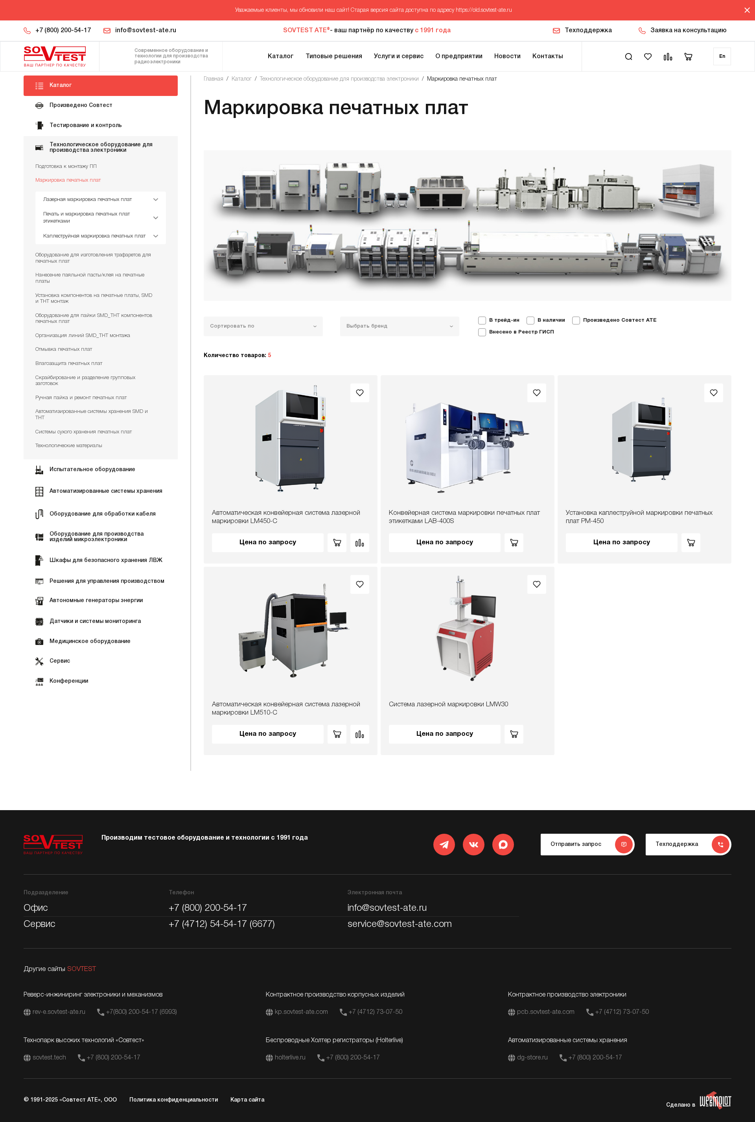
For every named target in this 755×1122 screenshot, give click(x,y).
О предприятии (458, 56)
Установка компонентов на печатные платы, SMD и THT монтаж (93, 298)
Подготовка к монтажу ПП (66, 166)
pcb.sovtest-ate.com (546, 1012)
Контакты (547, 56)
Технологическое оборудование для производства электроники (339, 79)
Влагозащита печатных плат (68, 363)
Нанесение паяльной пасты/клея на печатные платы (89, 278)
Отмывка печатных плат (63, 349)
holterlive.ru (290, 1058)
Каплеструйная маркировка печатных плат (94, 236)
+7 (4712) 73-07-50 (375, 1012)
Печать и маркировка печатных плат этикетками (86, 217)
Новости (507, 56)
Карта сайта (247, 1100)
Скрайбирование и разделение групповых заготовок (85, 381)
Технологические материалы (68, 446)
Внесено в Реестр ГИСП (521, 332)
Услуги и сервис (399, 56)
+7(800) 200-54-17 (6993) (141, 1012)
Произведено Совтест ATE (620, 320)
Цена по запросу (267, 542)
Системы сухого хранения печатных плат (83, 432)
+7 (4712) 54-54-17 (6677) (222, 924)
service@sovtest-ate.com (400, 924)
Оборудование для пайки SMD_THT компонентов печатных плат (93, 318)
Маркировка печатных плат (68, 180)
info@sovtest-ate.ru (145, 30)
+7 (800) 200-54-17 (63, 30)
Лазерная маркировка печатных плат (87, 199)
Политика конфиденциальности (173, 1100)
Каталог (281, 56)
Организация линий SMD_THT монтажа (82, 335)
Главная (213, 79)
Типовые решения (334, 56)
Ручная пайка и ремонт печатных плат (81, 398)
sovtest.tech (49, 1058)
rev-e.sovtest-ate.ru (59, 1012)
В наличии (551, 320)
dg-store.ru (532, 1058)
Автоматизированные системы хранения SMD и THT (91, 414)
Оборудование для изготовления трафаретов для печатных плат (93, 258)
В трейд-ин (504, 320)
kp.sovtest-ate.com (301, 1012)
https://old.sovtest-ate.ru (484, 10)
